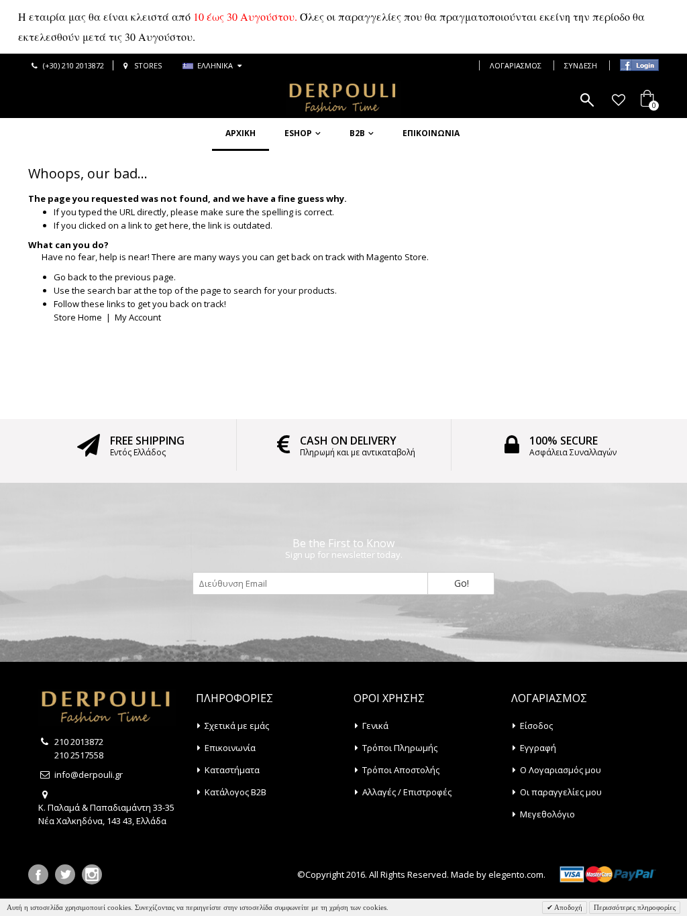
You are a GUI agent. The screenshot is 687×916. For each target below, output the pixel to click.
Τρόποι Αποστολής (400, 770)
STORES (148, 65)
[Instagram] (92, 874)
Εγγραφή (538, 748)
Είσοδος (536, 726)
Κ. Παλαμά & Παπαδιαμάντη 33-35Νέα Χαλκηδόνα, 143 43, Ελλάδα (106, 814)
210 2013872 (78, 742)
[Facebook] (38, 874)
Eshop (298, 133)
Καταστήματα (232, 770)
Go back (70, 277)
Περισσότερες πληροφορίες (635, 907)
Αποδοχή (567, 907)
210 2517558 (78, 755)
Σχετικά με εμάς (237, 726)
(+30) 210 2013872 (73, 65)
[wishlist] (618, 100)
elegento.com (515, 874)
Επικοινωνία (431, 133)
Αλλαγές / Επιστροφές (407, 792)
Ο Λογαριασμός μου (560, 770)
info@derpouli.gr (88, 774)
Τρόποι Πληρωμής (399, 748)
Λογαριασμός (515, 65)
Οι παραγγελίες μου (561, 792)
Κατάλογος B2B (235, 792)
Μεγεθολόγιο (547, 814)
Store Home (78, 317)
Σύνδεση (580, 65)
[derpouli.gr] (343, 98)
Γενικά (375, 726)
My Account (138, 317)
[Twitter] (65, 874)
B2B (357, 133)
